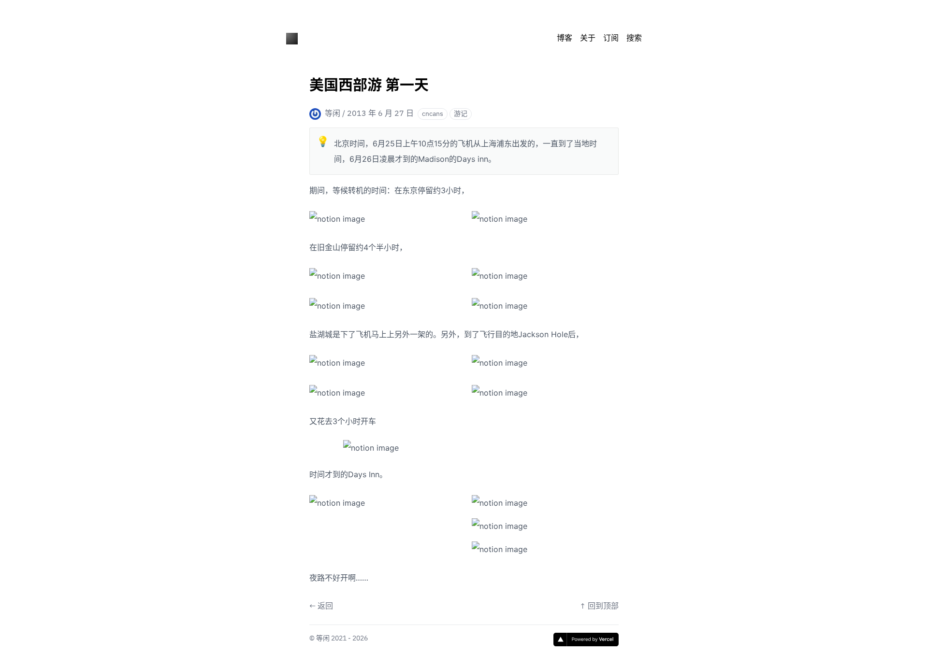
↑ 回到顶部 (599, 607)
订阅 (611, 39)
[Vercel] (586, 639)
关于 (587, 39)
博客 (564, 39)
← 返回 (321, 607)
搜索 (634, 39)
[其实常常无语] (292, 38)
